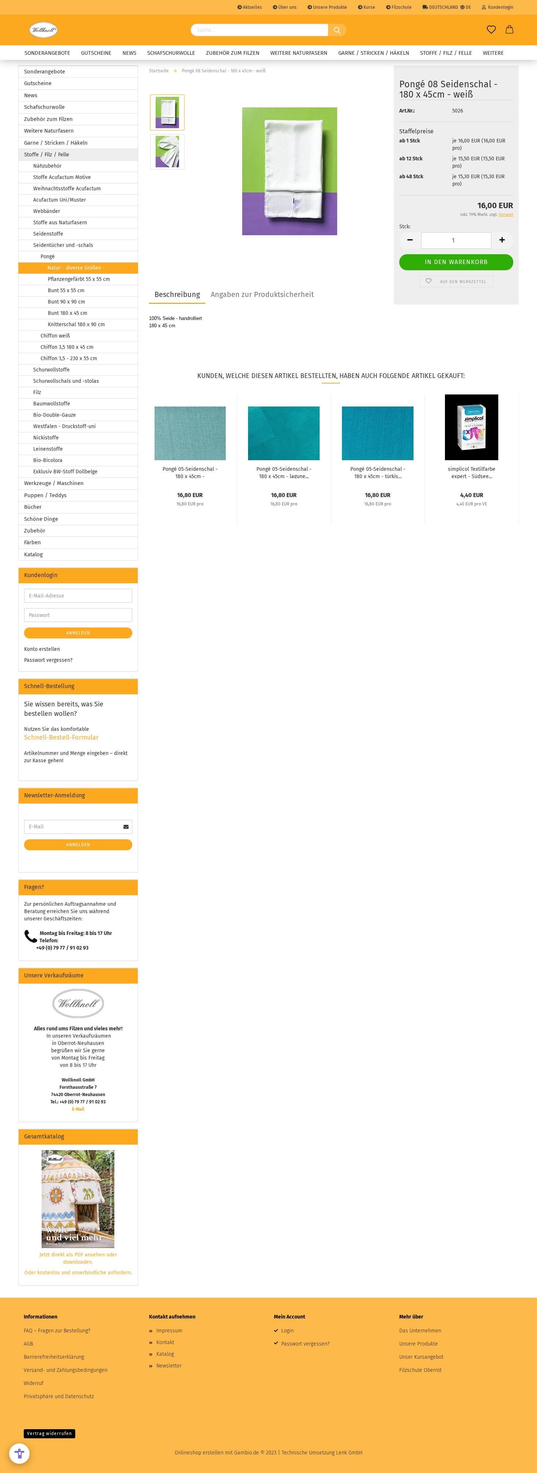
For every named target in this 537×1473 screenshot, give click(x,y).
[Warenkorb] (509, 30)
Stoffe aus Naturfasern (60, 223)
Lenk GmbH (349, 1453)
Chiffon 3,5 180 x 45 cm (67, 347)
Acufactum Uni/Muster (59, 200)
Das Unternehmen (420, 1331)
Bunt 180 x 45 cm (67, 313)
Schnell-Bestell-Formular (61, 737)
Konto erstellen (42, 649)
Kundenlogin (499, 7)
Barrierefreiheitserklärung (54, 1357)
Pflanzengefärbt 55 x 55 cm (79, 279)
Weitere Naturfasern (298, 53)
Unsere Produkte (329, 7)
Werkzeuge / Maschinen (54, 483)
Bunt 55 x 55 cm (66, 290)
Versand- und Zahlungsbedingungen (65, 1370)
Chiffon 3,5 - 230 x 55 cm (69, 358)
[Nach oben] (517, 1462)
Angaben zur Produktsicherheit (262, 294)
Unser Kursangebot (421, 1357)
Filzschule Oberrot (420, 1370)
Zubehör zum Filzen (232, 53)
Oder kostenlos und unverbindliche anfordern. (78, 1273)
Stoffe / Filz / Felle (446, 53)
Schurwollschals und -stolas (66, 381)
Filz (37, 392)
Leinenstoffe (48, 449)
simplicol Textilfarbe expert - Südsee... (471, 472)
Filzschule (401, 7)
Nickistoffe (46, 438)
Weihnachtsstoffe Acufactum (67, 189)
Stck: (404, 227)
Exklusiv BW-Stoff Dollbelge (65, 472)
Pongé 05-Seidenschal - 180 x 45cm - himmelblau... (190, 472)
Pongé (48, 256)
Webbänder (46, 211)
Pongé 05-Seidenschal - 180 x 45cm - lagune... (284, 472)
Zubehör (34, 530)
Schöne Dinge (41, 519)
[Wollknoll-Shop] (43, 30)
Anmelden (78, 633)
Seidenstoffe (48, 234)
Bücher (33, 507)
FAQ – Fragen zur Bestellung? (57, 1331)
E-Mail (78, 1109)
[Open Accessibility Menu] (19, 1453)
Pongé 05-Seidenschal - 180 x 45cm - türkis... (377, 472)
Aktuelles (252, 7)
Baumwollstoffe (51, 404)
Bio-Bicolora (47, 460)
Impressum (169, 1331)
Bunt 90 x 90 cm (66, 302)
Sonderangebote (47, 53)
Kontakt (165, 1342)
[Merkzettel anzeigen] (491, 30)
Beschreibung (177, 294)
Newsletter (169, 1366)
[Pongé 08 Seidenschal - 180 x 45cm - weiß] (289, 171)
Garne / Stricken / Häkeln (373, 53)
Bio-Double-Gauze (54, 415)
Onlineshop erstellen (199, 1453)
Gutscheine (96, 53)
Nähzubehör (47, 166)
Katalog (33, 554)
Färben (32, 542)
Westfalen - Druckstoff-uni (64, 426)
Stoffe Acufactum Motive (62, 177)
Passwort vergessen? (48, 660)
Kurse (368, 7)
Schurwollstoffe (51, 370)
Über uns (287, 7)
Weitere (493, 53)
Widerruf (33, 1383)
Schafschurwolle (171, 53)
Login (287, 1331)
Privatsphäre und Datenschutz (59, 1396)
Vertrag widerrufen (49, 1433)
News (129, 53)
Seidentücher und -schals (63, 245)
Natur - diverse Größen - (76, 268)
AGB (28, 1344)
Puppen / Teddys (45, 495)
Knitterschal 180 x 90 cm (76, 324)
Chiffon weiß (55, 336)
